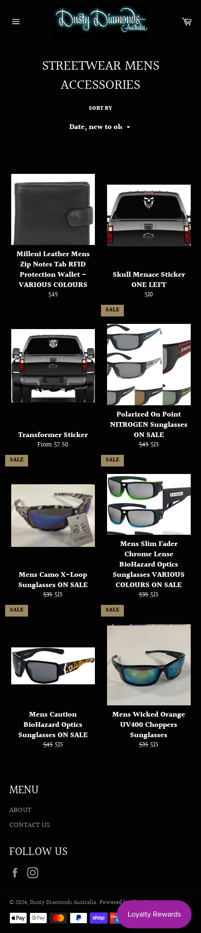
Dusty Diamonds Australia (63, 902)
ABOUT (20, 810)
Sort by (100, 109)
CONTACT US (29, 825)
